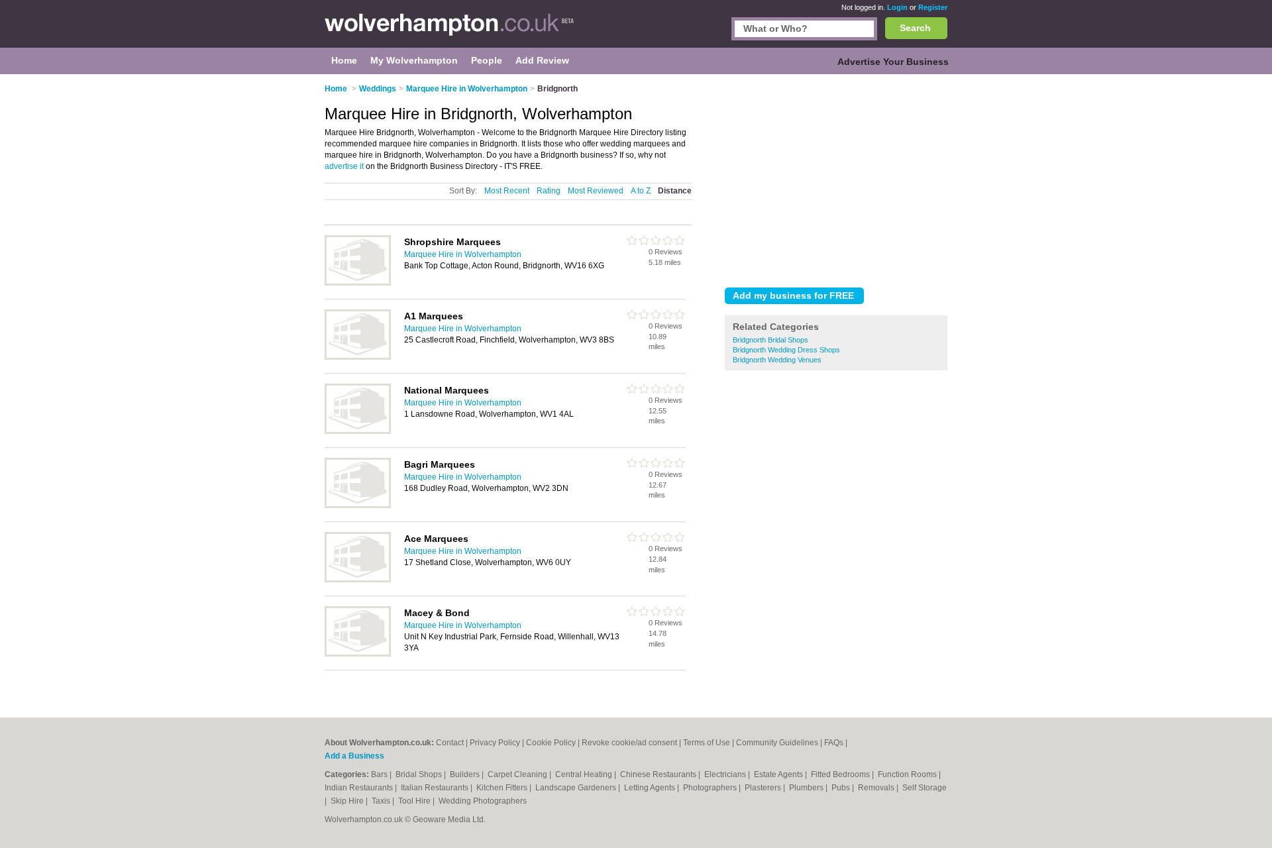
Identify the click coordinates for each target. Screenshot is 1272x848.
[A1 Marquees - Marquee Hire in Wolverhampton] (358, 357)
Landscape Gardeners (576, 787)
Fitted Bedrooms (841, 774)
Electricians (726, 774)
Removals (877, 787)
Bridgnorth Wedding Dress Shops (786, 350)
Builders (466, 774)
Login (897, 7)
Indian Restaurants (360, 787)
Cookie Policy (551, 742)
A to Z (641, 190)
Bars (380, 774)
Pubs (841, 787)
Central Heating (584, 774)
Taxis (382, 801)
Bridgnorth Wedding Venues (777, 360)
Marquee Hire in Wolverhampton (462, 254)
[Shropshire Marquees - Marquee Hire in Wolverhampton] (358, 283)
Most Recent (506, 190)
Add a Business (354, 756)
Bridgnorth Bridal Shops (770, 340)
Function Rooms (908, 774)
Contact (450, 742)
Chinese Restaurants (659, 774)
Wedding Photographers (483, 801)
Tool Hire (415, 801)
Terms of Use (706, 742)
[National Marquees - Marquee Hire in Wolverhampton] (358, 431)
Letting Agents (650, 787)
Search (915, 28)
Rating (548, 190)
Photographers (711, 787)
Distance (675, 190)
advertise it (344, 166)
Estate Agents (779, 774)
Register (932, 7)
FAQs (833, 742)
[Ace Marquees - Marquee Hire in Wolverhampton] (358, 579)
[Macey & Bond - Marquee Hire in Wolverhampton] (358, 654)
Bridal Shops (420, 774)
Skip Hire (348, 801)
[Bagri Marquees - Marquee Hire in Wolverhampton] (358, 505)
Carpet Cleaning (518, 774)
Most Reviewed (595, 190)
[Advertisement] (836, 178)
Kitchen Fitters (502, 787)
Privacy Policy (495, 742)
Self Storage (924, 787)
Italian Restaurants (435, 787)
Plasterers (764, 787)
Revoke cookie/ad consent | (632, 742)
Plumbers (807, 787)
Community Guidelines (777, 742)
